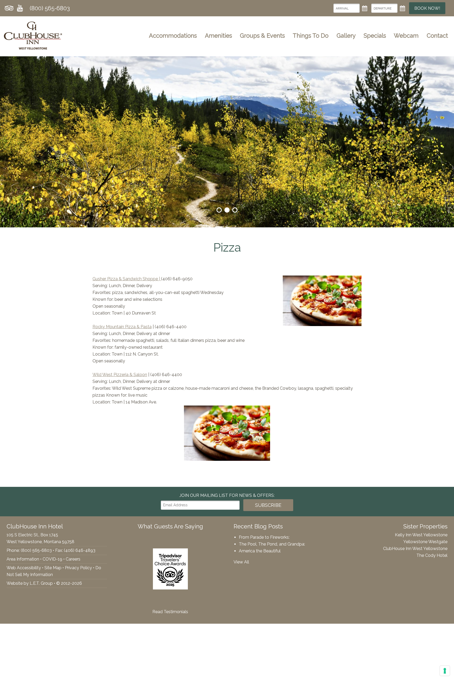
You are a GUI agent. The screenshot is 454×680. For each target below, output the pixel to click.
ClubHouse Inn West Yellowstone (415, 548)
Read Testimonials (170, 611)
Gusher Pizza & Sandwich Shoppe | (126, 278)
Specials (375, 35)
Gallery (346, 35)
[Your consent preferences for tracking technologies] (445, 671)
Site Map (52, 567)
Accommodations (173, 35)
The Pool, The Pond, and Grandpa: (272, 544)
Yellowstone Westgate (425, 541)
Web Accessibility (24, 567)
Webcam (406, 35)
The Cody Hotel (431, 555)
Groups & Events (262, 35)
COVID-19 (52, 559)
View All (241, 561)
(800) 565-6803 (50, 8)
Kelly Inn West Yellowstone (421, 534)
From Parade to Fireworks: (264, 537)
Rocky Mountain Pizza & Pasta (122, 326)
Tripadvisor (9, 8)
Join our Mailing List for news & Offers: (227, 495)
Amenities (218, 35)
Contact (437, 35)
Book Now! (427, 8)
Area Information (23, 559)
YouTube (20, 8)
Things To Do (310, 35)
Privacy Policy (78, 567)
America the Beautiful (260, 550)
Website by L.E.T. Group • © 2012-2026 (44, 583)
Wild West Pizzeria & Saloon (119, 374)
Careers (73, 559)
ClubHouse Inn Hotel (33, 35)
